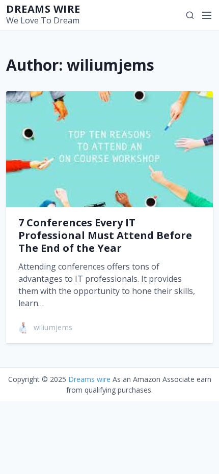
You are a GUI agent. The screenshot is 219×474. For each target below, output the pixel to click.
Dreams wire (43, 9)
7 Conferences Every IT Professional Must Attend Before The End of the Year (105, 235)
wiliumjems (53, 327)
